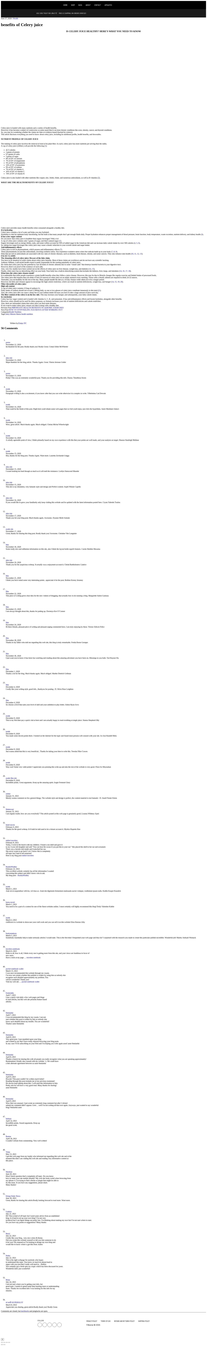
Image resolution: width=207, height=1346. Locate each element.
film (7, 545)
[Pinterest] (49, 1325)
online (8, 794)
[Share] (4, 1342)
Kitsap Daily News (13, 1196)
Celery (7, 314)
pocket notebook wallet (14, 969)
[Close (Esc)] (2, 1342)
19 (118, 282)
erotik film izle (11, 778)
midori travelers (11, 840)
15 (93, 269)
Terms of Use (106, 1321)
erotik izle (9, 529)
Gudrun (9, 1212)
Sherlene (9, 1172)
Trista (8, 1152)
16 (123, 271)
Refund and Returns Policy (124, 1321)
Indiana (8, 1119)
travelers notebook (13, 949)
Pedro (8, 1256)
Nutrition (17, 312)
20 (121, 282)
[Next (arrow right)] (4, 1344)
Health (15, 18)
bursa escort (10, 902)
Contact (97, 5)
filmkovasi (10, 809)
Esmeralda (10, 993)
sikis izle (9, 358)
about (88, 5)
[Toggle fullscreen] (7, 1342)
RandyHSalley (11, 867)
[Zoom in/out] (9, 1342)
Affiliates (108, 5)
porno (8, 342)
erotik (8, 389)
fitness (18, 314)
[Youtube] (54, 1325)
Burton (8, 1136)
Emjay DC (22, 323)
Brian (8, 1280)
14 (90, 269)
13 (141, 254)
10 (132, 254)
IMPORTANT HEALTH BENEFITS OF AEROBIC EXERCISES (38, 308)
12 (138, 254)
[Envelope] (59, 1325)
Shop (73, 5)
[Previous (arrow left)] (2, 1344)
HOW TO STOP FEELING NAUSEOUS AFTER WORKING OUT (36, 310)
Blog (80, 5)
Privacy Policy (91, 1321)
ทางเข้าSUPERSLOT (14, 1302)
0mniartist (9, 1013)
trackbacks (25, 1311)
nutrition (29, 314)
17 (126, 271)
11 (135, 254)
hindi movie (10, 825)
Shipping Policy (144, 1321)
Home (65, 5)
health (23, 314)
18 (129, 271)
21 (99, 290)
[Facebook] (40, 1325)
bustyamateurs (11, 933)
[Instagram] (45, 1325)
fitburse (13, 314)
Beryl (8, 1234)
